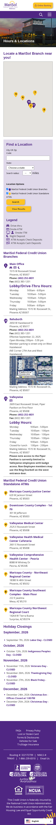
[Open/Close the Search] (41, 14)
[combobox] (38, 821)
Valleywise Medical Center (26, 523)
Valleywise (16, 397)
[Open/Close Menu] (49, 14)
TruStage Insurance (28, 744)
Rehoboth (16, 319)
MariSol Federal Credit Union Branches (29, 189)
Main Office (17, 264)
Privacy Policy (33, 730)
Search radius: (12, 173)
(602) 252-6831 (26, 278)
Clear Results (18, 209)
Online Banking (44, 5)
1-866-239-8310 (27, 758)
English (35, 821)
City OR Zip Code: (11, 151)
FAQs (18, 730)
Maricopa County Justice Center (30, 491)
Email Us (45, 758)
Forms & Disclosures (28, 737)
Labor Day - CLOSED (41, 640)
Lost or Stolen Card (28, 734)
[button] (30, 106)
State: (9, 163)
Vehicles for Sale (28, 741)
